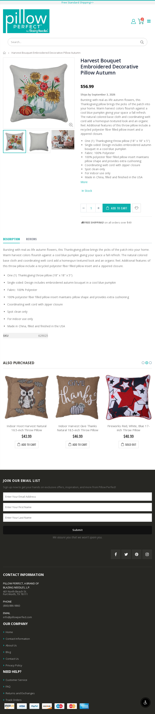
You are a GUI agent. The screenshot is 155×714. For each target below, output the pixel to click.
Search (142, 42)
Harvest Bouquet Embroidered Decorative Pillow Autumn (109, 66)
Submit (77, 530)
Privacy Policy (14, 665)
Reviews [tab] (31, 239)
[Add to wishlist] (136, 208)
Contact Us (12, 659)
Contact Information (18, 639)
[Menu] (149, 21)
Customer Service (16, 680)
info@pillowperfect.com (17, 617)
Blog (8, 652)
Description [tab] (11, 239)
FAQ (8, 686)
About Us (11, 645)
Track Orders (14, 700)
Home (4, 52)
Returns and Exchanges (20, 693)
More (84, 182)
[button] (143, 362)
